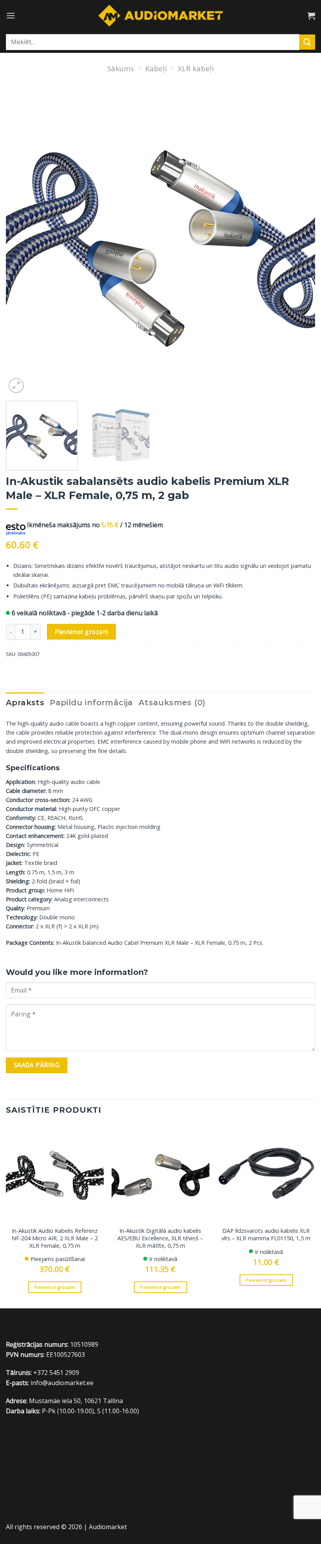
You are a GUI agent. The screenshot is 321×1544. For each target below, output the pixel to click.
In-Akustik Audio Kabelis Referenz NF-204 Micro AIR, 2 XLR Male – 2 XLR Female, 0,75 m (55, 1238)
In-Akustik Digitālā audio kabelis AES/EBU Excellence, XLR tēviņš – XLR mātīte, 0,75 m (160, 1238)
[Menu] (10, 15)
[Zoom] (16, 385)
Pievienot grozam (81, 631)
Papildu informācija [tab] (91, 702)
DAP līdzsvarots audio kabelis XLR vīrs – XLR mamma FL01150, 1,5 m (266, 1234)
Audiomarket (108, 1526)
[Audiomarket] (160, 16)
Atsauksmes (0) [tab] (172, 702)
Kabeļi (156, 68)
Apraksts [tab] (25, 702)
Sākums (120, 68)
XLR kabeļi (196, 68)
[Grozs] (311, 15)
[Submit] (307, 42)
